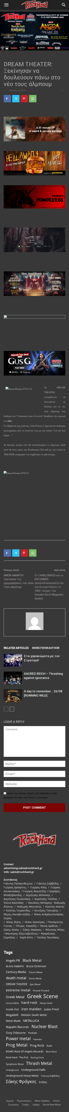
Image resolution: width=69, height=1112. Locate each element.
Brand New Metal (52, 1104)
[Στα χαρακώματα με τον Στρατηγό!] (13, 660)
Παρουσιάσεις (24, 1100)
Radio (49, 1045)
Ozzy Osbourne (16, 1032)
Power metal (18, 1038)
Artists (56, 1100)
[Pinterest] (24, 98)
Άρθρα (36, 1104)
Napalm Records (17, 1027)
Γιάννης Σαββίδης (50, 1075)
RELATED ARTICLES (16, 648)
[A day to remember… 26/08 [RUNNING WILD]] (13, 695)
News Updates (42, 1100)
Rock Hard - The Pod (17, 1057)
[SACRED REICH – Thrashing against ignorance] (13, 678)
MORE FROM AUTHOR (45, 648)
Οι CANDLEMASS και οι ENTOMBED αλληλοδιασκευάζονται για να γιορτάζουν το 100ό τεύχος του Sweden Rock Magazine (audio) (49, 587)
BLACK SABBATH (15, 966)
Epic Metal (35, 984)
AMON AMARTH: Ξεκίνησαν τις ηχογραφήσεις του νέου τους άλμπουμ (19, 581)
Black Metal (32, 960)
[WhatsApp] (32, 98)
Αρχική (9, 1100)
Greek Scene (42, 996)
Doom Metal (35, 978)
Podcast (32, 1032)
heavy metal (46, 1002)
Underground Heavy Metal (22, 1075)
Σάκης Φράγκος (21, 1081)
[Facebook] (7, 98)
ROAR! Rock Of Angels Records (24, 1051)
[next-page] (12, 709)
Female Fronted (41, 990)
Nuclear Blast (44, 1026)
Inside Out (12, 1009)
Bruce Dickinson (36, 966)
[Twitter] (16, 98)
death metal (16, 978)
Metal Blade (13, 1021)
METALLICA (31, 1021)
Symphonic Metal (15, 1064)
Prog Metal (16, 1045)
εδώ (9, 420)
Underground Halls (33, 1069)
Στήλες (43, 1082)
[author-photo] (34, 629)
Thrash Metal (39, 1063)
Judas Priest (51, 1009)
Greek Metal (15, 997)
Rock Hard (51, 1051)
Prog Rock (37, 1045)
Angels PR (13, 960)
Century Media (16, 972)
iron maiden (31, 1009)
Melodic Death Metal (34, 1015)
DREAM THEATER (16, 984)
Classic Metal (35, 972)
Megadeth (12, 1015)
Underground (12, 1070)
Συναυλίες (13, 1104)
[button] (6, 5)
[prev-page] (6, 709)
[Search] (64, 5)
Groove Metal (12, 1003)
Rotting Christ (37, 1057)
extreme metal (18, 990)
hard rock (29, 1003)
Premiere (37, 1039)
